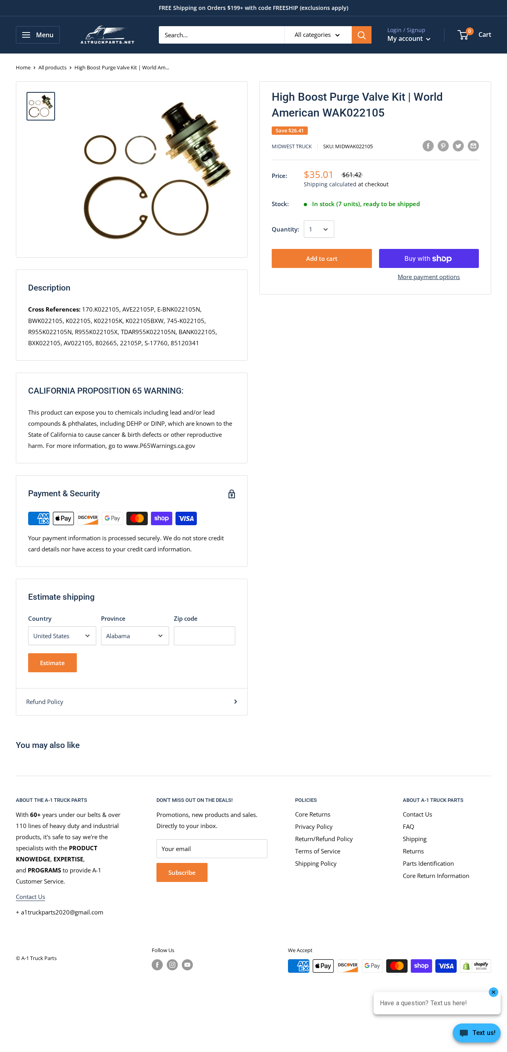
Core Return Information (436, 876)
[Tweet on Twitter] (458, 145)
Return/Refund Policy (324, 839)
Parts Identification (428, 863)
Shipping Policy (316, 863)
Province (113, 618)
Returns (413, 851)
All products (52, 67)
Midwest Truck (292, 146)
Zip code (186, 618)
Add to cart (321, 259)
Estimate (52, 663)
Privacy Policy (314, 826)
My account (405, 38)
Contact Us (30, 897)
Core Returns (312, 814)
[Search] (362, 35)
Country (39, 618)
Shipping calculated (330, 184)
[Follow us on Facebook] (157, 964)
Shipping (415, 839)
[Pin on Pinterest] (443, 145)
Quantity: (285, 229)
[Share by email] (473, 145)
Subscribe (182, 872)
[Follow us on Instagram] (172, 964)
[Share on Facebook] (428, 145)
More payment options (429, 277)
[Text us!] (476, 1035)
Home (23, 67)
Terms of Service (317, 851)
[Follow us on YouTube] (187, 964)
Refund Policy (44, 702)
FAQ (408, 826)
